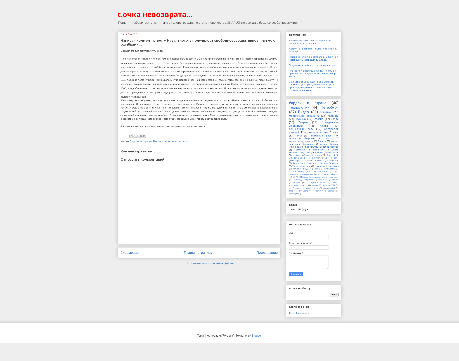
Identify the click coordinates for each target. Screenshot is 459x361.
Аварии (303, 122)
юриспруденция (314, 155)
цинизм (309, 141)
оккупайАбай (329, 188)
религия (297, 168)
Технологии (299, 107)
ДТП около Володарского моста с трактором (319, 177)
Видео (303, 112)
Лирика (158, 141)
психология (333, 160)
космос (324, 144)
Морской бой (323, 180)
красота (328, 138)
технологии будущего (302, 138)
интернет (310, 144)
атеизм (335, 180)
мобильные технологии (304, 115)
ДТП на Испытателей (318, 171)
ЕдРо (327, 158)
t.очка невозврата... (155, 14)
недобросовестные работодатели (303, 188)
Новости (333, 115)
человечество (331, 146)
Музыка (300, 119)
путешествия (304, 191)
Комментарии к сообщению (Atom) (210, 263)
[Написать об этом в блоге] (134, 136)
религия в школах (325, 191)
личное (169, 141)
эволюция (293, 194)
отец (291, 191)
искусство (295, 141)
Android (331, 155)
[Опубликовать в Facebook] (141, 136)
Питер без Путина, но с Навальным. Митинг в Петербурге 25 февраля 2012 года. (313, 58)
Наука (298, 135)
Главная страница (198, 253)
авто (336, 158)
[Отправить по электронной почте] (131, 136)
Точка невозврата (301, 166)
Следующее (129, 253)
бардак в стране (141, 141)
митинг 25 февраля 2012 (323, 185)
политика (181, 141)
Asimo (312, 163)
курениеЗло (319, 149)
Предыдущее (267, 253)
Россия (318, 119)
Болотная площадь (297, 171)
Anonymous (299, 163)
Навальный (300, 149)
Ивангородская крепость (303, 180)
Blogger (257, 335)
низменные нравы (321, 135)
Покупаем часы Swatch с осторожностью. (312, 65)
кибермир (334, 166)
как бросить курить (316, 182)
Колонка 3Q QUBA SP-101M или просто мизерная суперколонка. (310, 42)
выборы (296, 160)
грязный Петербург (313, 160)
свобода (297, 155)
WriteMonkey (329, 169)
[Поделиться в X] (137, 136)
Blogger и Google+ (298, 158)
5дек (307, 169)
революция (333, 152)
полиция (318, 152)
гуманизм (320, 166)
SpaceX (317, 169)
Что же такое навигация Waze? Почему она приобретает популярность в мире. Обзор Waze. (313, 73)
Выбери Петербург (329, 163)
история (296, 182)
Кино (336, 132)
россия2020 (311, 146)
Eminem (316, 158)
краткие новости (315, 132)
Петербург (330, 107)
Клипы (324, 126)
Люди (335, 119)
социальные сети (301, 129)
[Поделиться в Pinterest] (144, 136)
